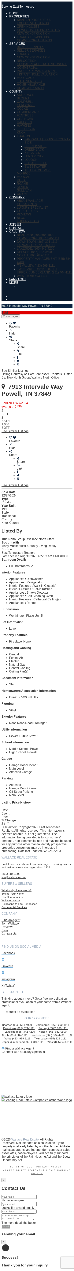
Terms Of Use (21, 1167)
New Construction (33, 33)
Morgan (24, 176)
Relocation (27, 60)
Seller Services (31, 50)
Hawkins (24, 125)
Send (6, 1226)
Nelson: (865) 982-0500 (34, 252)
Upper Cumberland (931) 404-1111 (24, 1041)
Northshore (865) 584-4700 (48, 1035)
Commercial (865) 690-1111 (52, 1024)
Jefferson (26, 129)
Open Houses (28, 26)
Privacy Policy (49, 1167)
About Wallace (30, 200)
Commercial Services (14, 907)
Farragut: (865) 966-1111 (36, 245)
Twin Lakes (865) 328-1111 (50, 1038)
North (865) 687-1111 (15, 1035)
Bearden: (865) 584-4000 (35, 234)
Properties (19, 16)
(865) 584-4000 (11, 873)
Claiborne (26, 105)
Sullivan (24, 190)
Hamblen (24, 122)
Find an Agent (11, 920)
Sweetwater (35, 166)
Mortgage (26, 77)
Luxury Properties (33, 36)
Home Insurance (31, 84)
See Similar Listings (15, 370)
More (13, 282)
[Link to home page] (3, 3)
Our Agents (27, 204)
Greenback (34, 149)
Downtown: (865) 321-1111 (37, 241)
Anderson (26, 95)
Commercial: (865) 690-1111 (38, 238)
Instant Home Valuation (37, 74)
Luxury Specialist (32, 207)
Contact (16, 228)
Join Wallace (10, 923)
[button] (44, 352)
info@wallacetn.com (14, 877)
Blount (23, 98)
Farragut (17, 279)
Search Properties (34, 19)
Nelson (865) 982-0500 (53, 1031)
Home (13, 13)
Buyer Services (30, 47)
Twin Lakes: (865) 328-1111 (37, 269)
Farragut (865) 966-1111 (53, 1028)
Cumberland (28, 112)
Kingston (32, 153)
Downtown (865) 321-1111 (19, 1028)
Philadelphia (35, 163)
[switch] (40, 324)
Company (17, 197)
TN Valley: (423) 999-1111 (36, 265)
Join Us (15, 224)
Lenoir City (34, 156)
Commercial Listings (34, 40)
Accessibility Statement (24, 1170)
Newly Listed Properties (38, 30)
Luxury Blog (28, 221)
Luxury (23, 54)
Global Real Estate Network (42, 64)
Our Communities (12, 897)
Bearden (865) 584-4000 (17, 1024)
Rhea (21, 180)
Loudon (23, 135)
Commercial (27, 67)
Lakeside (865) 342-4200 (20, 1031)
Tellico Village (37, 170)
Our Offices (27, 211)
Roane (22, 183)
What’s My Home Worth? (16, 890)
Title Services (29, 81)
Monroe (24, 173)
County (15, 91)
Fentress (25, 115)
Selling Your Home (13, 893)
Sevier (22, 187)
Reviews (24, 214)
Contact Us (9, 933)
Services (17, 43)
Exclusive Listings (33, 23)
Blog (21, 217)
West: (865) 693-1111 (32, 275)
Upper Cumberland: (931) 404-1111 (44, 272)
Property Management (37, 71)
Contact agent (10, 316)
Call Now (17, 231)
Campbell (25, 101)
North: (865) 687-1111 (33, 255)
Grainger (25, 118)
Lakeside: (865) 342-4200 (35, 248)
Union (22, 194)
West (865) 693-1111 (59, 1041)
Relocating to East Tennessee (19, 903)
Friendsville (35, 146)
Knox (21, 132)
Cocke (22, 108)
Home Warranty (30, 88)
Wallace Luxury (11, 900)
